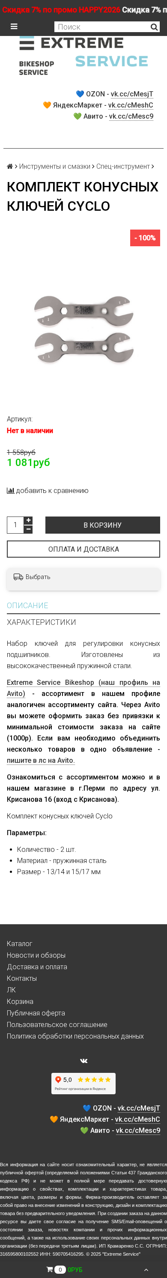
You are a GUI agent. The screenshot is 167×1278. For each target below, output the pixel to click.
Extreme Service (121, 1254)
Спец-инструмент (123, 166)
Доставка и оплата (37, 967)
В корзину (103, 525)
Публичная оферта (36, 1013)
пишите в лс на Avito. (41, 760)
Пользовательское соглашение (57, 1025)
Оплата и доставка (83, 549)
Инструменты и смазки (54, 166)
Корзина (20, 1001)
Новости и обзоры (36, 955)
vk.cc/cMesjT (132, 94)
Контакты (22, 978)
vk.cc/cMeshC (130, 105)
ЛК (11, 990)
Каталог (20, 944)
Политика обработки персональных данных (75, 1036)
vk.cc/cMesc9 (131, 116)
